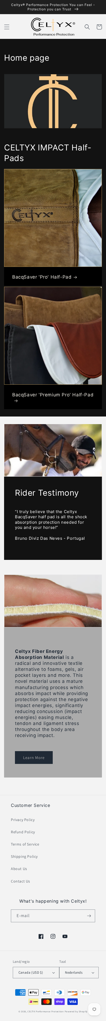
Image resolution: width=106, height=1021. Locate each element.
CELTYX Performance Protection (45, 1011)
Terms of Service (25, 844)
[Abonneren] (89, 915)
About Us (19, 868)
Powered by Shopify (76, 1011)
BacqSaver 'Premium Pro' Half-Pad (52, 394)
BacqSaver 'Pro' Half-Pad (41, 277)
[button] (7, 27)
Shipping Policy (24, 856)
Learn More (34, 757)
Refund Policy (23, 831)
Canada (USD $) (30, 972)
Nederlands (73, 972)
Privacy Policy (23, 819)
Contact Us (20, 881)
